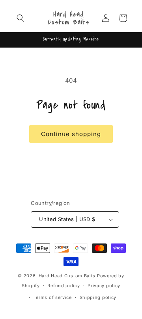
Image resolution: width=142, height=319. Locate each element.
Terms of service (53, 297)
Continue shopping (71, 134)
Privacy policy (104, 285)
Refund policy (63, 285)
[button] (20, 18)
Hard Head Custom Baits (67, 275)
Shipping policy (98, 297)
